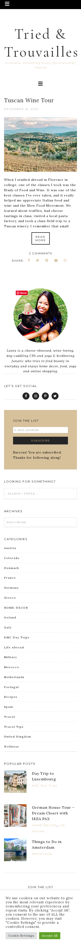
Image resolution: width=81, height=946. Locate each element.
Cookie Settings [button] (21, 936)
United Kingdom (17, 736)
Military (10, 657)
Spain (8, 706)
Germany (11, 587)
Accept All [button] (50, 936)
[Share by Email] (56, 260)
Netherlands (14, 677)
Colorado (12, 558)
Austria (10, 548)
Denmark (11, 568)
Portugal (11, 687)
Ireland (10, 617)
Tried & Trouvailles (41, 43)
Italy (8, 627)
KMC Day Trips (16, 637)
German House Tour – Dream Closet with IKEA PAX (53, 813)
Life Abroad (14, 647)
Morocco (11, 667)
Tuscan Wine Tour (29, 100)
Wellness (11, 746)
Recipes (10, 696)
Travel (9, 716)
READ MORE (40, 238)
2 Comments (40, 253)
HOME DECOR (16, 607)
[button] (40, 4)
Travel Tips (14, 726)
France (10, 577)
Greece (10, 597)
